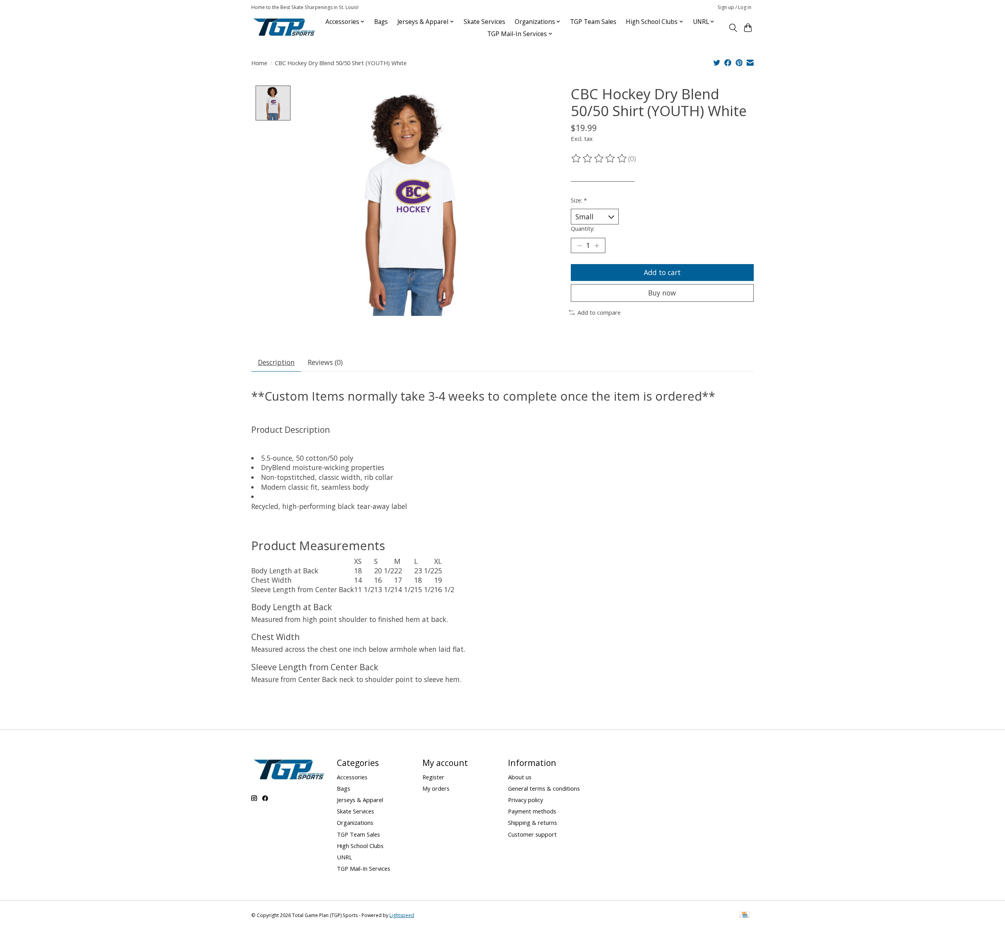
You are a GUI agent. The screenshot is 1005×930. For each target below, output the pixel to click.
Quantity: (582, 228)
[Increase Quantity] (596, 245)
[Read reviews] (599, 158)
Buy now (662, 292)
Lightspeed (401, 915)
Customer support (532, 834)
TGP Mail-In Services (363, 868)
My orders (436, 788)
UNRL (344, 857)
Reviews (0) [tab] (325, 362)
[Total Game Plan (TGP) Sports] (283, 27)
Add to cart (662, 272)
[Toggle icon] (732, 28)
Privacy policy (525, 800)
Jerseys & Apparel (360, 800)
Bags (381, 22)
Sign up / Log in (734, 7)
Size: (579, 200)
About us (520, 777)
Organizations (355, 822)
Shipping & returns (532, 822)
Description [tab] (276, 362)
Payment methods (532, 811)
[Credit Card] (744, 915)
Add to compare (599, 312)
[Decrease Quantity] (579, 245)
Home (259, 63)
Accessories (352, 777)
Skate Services (484, 22)
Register (433, 777)
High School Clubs (360, 846)
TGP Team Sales (593, 22)
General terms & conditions (544, 788)
